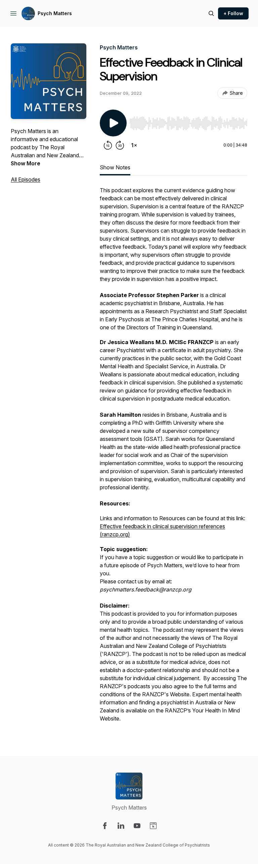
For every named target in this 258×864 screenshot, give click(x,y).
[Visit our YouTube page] (137, 825)
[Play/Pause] (113, 123)
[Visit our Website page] (153, 825)
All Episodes (25, 179)
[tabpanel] (173, 457)
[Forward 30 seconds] (120, 145)
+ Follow (233, 13)
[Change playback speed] (134, 145)
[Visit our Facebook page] (104, 825)
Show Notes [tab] (115, 167)
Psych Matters (55, 13)
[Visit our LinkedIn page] (121, 825)
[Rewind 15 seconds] (108, 145)
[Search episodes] (211, 13)
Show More (25, 163)
